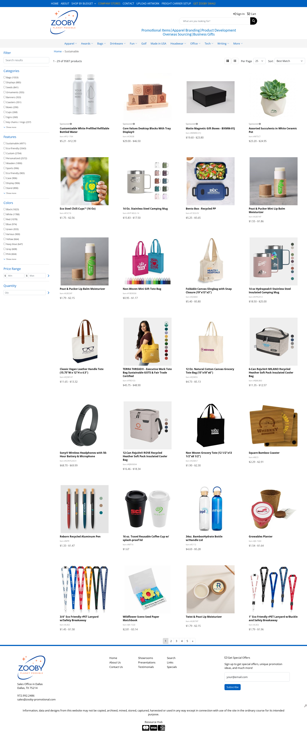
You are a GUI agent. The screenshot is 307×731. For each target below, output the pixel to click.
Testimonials (146, 667)
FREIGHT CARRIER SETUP (176, 3)
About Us (115, 662)
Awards (85, 43)
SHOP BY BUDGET (82, 3)
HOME (55, 3)
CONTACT (128, 3)
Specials (172, 667)
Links (170, 662)
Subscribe (233, 687)
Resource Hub (153, 722)
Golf (143, 43)
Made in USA (158, 43)
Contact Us (116, 667)
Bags (100, 43)
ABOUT (65, 3)
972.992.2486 (26, 695)
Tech (208, 43)
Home (113, 658)
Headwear (176, 43)
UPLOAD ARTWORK (147, 3)
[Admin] (305, 706)
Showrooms (145, 658)
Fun (132, 43)
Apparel (69, 43)
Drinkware (116, 43)
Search (171, 658)
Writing (221, 43)
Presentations (146, 662)
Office (194, 43)
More (236, 43)
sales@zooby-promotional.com (36, 699)
